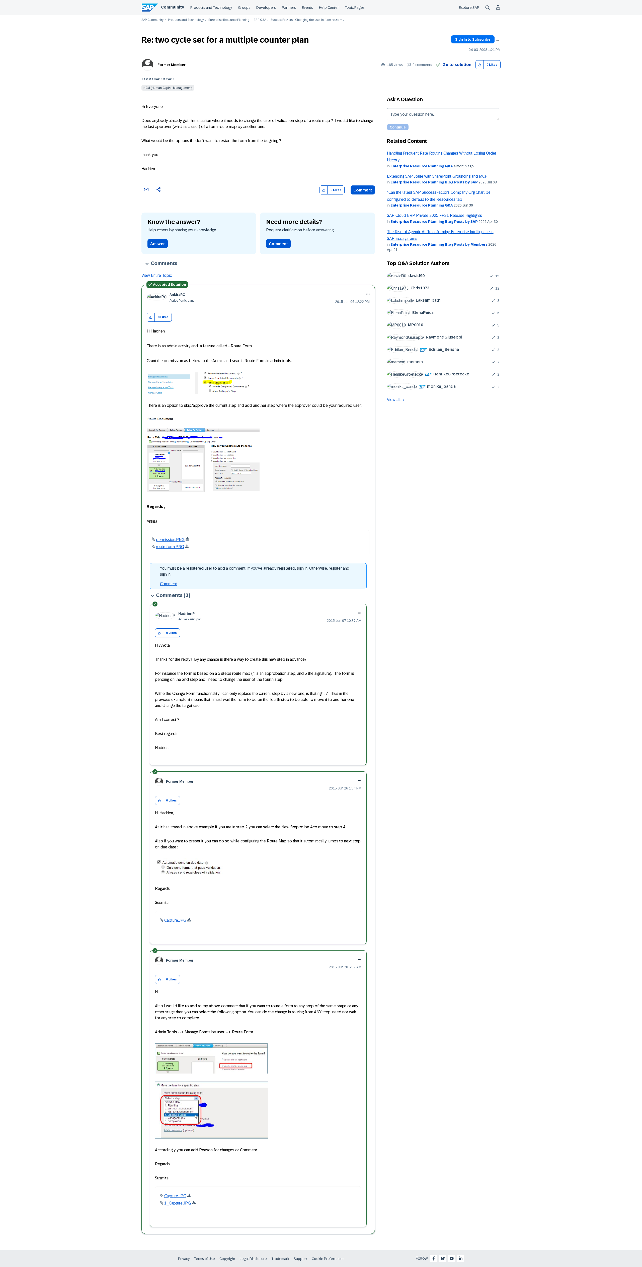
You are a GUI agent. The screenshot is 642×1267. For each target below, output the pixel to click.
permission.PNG (170, 540)
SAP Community (152, 20)
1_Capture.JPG (177, 1203)
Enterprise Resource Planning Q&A (421, 166)
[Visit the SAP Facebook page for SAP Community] (434, 1258)
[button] (480, 64)
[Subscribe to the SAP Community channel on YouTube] (452, 1258)
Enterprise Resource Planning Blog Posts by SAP (434, 182)
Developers (266, 8)
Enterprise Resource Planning (228, 20)
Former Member (171, 65)
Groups (244, 8)
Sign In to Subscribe (473, 39)
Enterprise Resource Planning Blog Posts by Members (439, 244)
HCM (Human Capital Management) (167, 88)
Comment (362, 190)
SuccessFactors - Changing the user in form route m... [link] (307, 20)
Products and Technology (211, 8)
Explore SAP (469, 8)
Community (172, 7)
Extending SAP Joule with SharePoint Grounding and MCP (437, 176)
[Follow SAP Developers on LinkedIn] (461, 1258)
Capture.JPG (175, 920)
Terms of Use (204, 1259)
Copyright (227, 1259)
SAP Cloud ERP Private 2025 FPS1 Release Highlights (434, 215)
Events (307, 8)
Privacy (184, 1259)
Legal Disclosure (253, 1259)
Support (300, 1259)
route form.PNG (170, 547)
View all (393, 399)
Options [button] (497, 40)
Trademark (280, 1259)
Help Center (329, 8)
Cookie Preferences (328, 1259)
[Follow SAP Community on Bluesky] (443, 1258)
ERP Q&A (260, 20)
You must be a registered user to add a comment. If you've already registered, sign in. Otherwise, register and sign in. (254, 571)
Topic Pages (355, 8)
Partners (289, 8)
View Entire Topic (156, 275)
